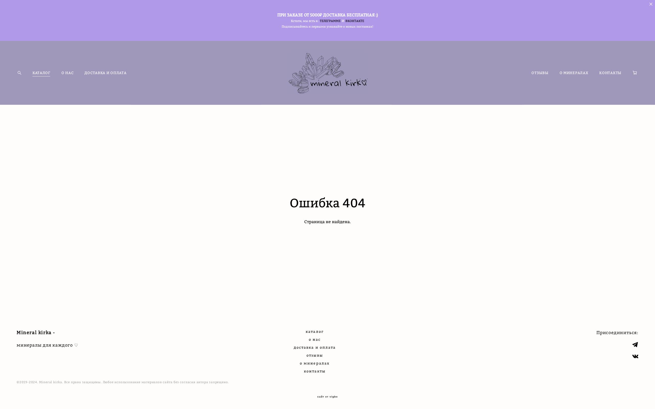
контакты (314, 371)
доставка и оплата (315, 347)
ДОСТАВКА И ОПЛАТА (105, 73)
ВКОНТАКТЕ (354, 21)
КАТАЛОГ (41, 73)
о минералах (315, 363)
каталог (315, 331)
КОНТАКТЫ (610, 73)
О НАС (67, 73)
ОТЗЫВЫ (539, 73)
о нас (315, 339)
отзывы (315, 355)
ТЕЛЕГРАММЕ (330, 21)
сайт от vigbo (327, 396)
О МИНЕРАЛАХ (574, 73)
